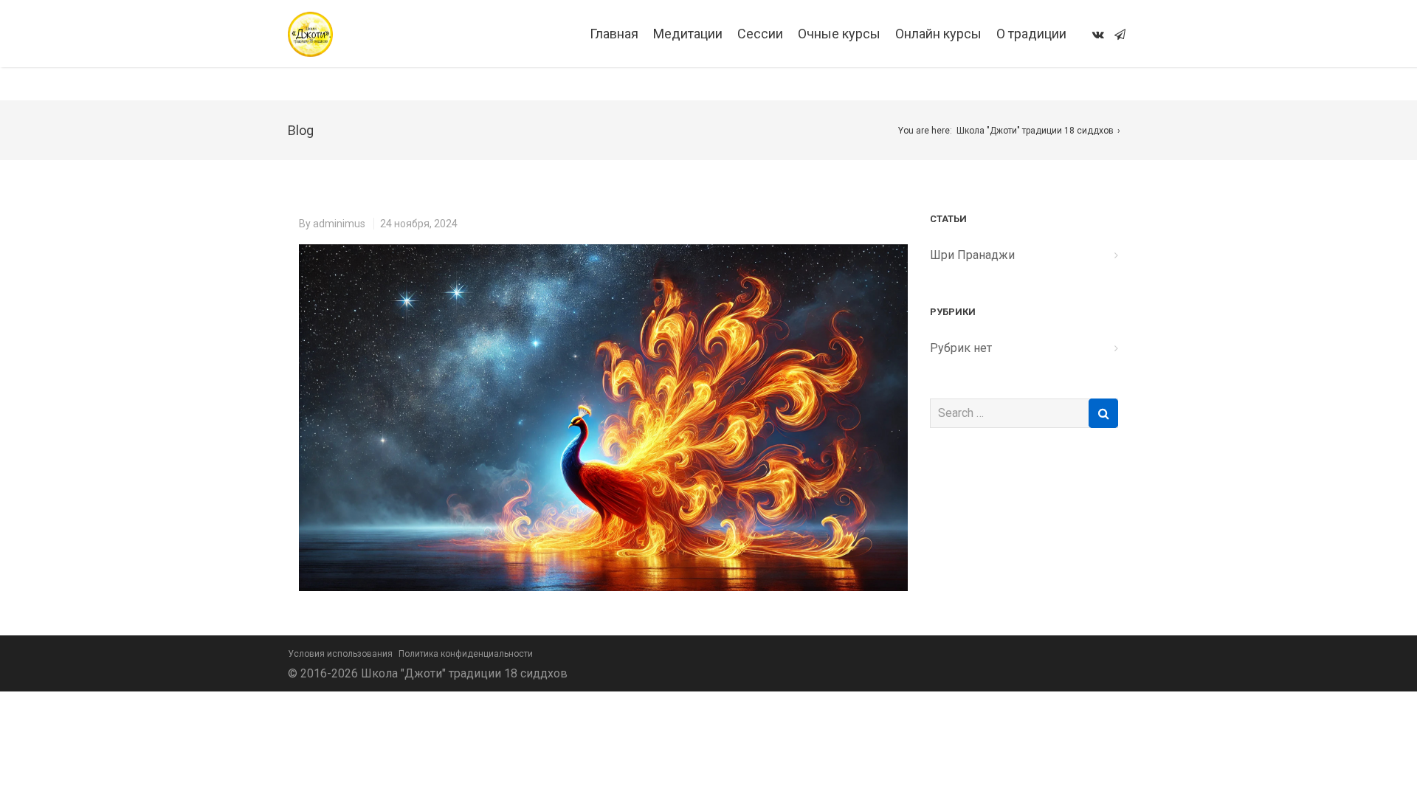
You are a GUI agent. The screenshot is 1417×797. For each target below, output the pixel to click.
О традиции (1031, 33)
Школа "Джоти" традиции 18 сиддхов (1035, 130)
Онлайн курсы (938, 33)
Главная (614, 33)
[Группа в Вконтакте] (1098, 34)
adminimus (339, 224)
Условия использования (340, 654)
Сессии (760, 33)
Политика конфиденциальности (466, 654)
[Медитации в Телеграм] (1120, 34)
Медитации (688, 33)
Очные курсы (839, 33)
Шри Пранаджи (972, 255)
